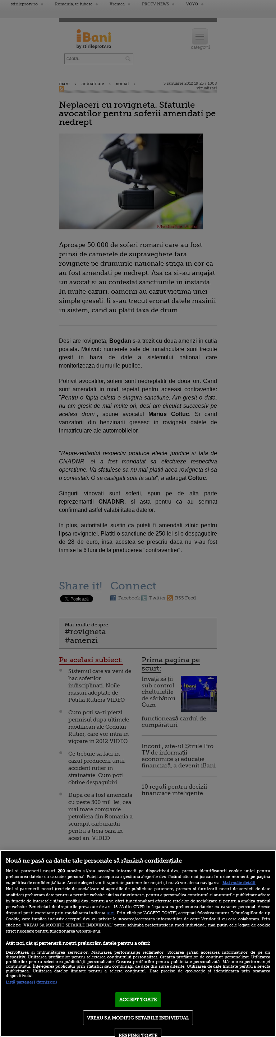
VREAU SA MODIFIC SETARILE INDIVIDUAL (138, 1017)
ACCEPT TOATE (138, 999)
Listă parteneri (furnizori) (31, 982)
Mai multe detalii (239, 882)
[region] (138, 943)
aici (111, 912)
